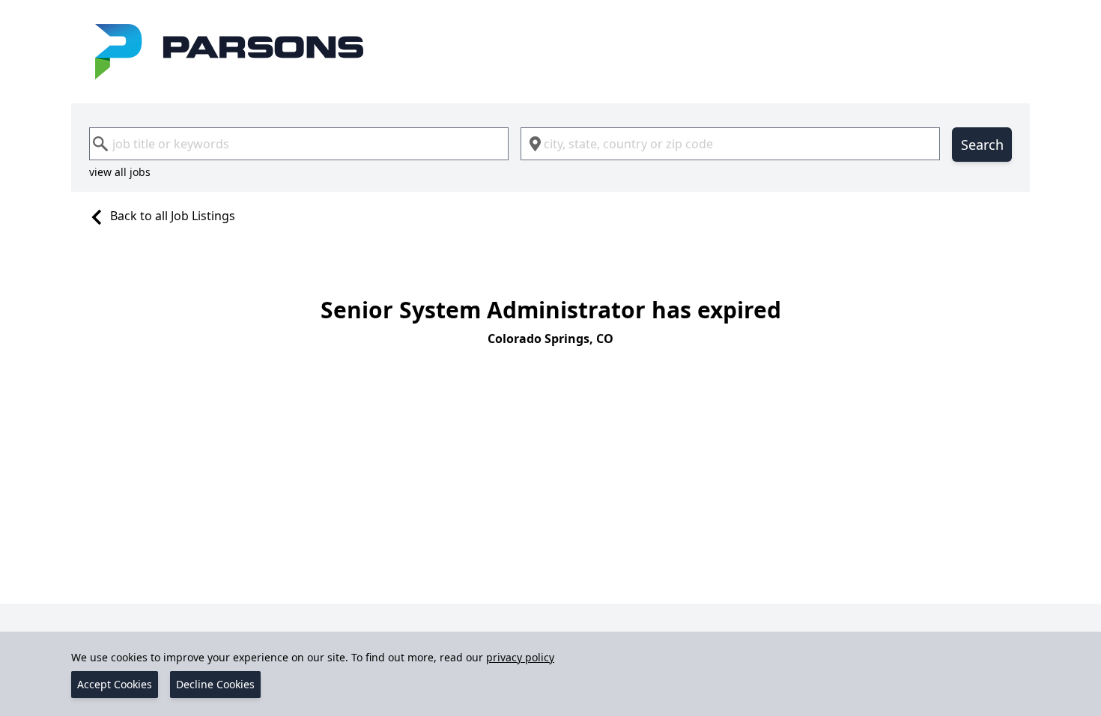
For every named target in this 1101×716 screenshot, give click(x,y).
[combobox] (299, 143)
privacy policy (520, 657)
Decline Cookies (215, 684)
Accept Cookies (114, 684)
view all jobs (120, 172)
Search (982, 145)
